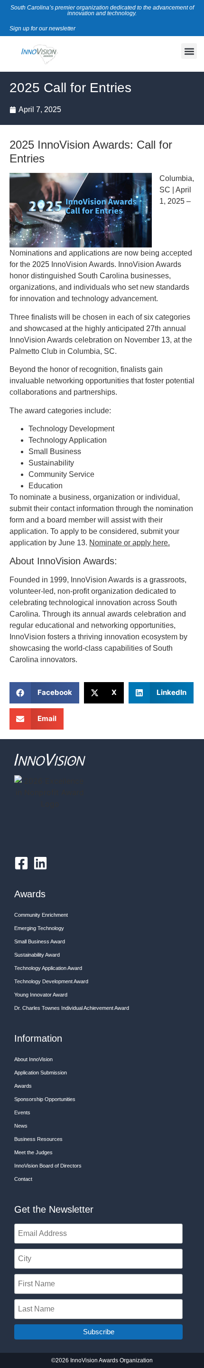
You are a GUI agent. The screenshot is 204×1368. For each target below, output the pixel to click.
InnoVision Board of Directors (48, 1165)
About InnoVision (33, 1059)
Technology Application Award (48, 968)
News (21, 1126)
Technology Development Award (51, 981)
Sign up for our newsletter (42, 28)
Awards (23, 1086)
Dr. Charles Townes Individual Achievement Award (71, 1008)
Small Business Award (39, 941)
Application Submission (40, 1072)
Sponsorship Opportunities (44, 1099)
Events (22, 1112)
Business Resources (38, 1139)
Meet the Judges (33, 1152)
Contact (23, 1179)
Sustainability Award (37, 955)
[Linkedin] (40, 863)
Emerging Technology (39, 928)
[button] (189, 51)
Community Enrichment (41, 915)
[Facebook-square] (21, 863)
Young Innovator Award (40, 995)
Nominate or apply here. (129, 543)
